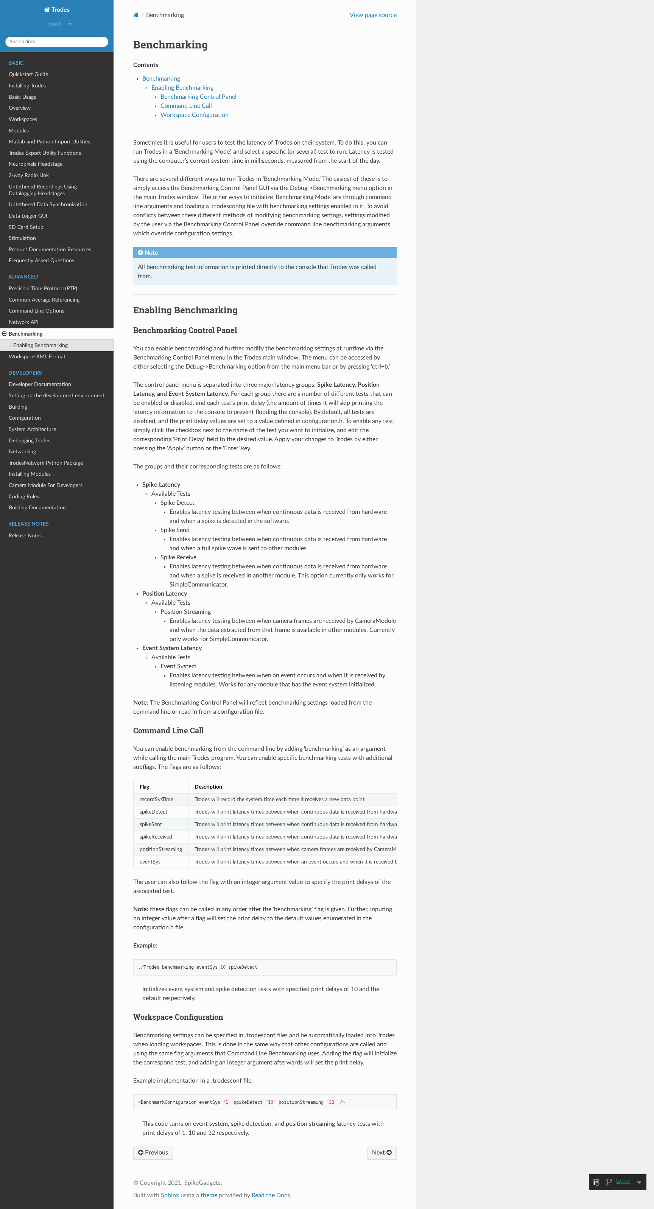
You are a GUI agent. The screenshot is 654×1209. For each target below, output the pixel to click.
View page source (373, 15)
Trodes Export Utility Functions (45, 153)
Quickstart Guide (28, 74)
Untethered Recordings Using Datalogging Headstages (43, 190)
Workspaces (23, 119)
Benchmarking (25, 334)
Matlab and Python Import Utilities (49, 142)
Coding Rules (24, 496)
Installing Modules (30, 474)
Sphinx (170, 1195)
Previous (155, 1153)
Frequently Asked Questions (41, 260)
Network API (24, 322)
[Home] (136, 15)
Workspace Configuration (194, 115)
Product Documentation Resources (50, 249)
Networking (22, 451)
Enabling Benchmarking (40, 345)
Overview (20, 108)
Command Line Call (186, 106)
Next (379, 1153)
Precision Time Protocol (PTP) (43, 288)
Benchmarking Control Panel (198, 97)
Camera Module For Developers (46, 485)
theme (209, 1195)
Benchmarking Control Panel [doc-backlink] (185, 330)
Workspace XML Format (37, 356)
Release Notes (25, 535)
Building (18, 407)
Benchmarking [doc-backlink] (170, 44)
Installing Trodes (27, 86)
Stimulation (22, 238)
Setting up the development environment (56, 395)
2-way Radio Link (29, 175)
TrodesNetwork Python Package (46, 463)
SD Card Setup (26, 227)
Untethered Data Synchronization (48, 204)
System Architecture (32, 429)
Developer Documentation (40, 384)
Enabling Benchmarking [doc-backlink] (185, 310)
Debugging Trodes (29, 440)
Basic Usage (22, 97)
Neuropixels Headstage (35, 164)
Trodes (60, 10)
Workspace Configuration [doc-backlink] (178, 1017)
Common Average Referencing (44, 300)
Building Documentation (37, 507)
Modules (19, 131)
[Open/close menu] (4, 334)
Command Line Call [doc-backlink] (168, 730)
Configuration (25, 418)
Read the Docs (271, 1195)
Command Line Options (36, 311)
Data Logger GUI (28, 216)
